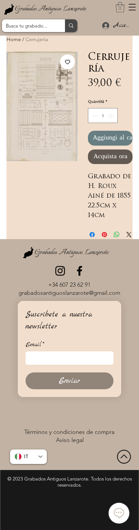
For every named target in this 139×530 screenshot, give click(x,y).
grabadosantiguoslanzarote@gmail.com (69, 292)
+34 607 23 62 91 (69, 284)
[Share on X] (129, 234)
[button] (132, 7)
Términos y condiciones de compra (69, 432)
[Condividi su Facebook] (92, 234)
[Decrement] (94, 115)
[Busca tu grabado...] (71, 25)
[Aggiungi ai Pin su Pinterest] (104, 234)
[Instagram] (60, 270)
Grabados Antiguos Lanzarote (50, 8)
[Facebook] (79, 270)
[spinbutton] (103, 115)
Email (35, 345)
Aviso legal (70, 440)
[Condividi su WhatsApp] (117, 234)
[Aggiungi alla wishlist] (67, 61)
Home (13, 39)
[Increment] (111, 115)
